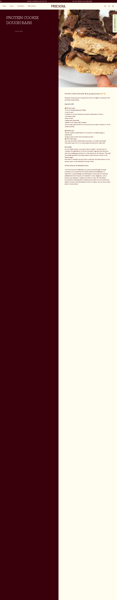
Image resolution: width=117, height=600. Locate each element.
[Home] (58, 6)
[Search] (105, 6)
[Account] (109, 6)
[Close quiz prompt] (115, 16)
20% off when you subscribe (77, 1)
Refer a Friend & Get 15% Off (32, 1)
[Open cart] (113, 6)
